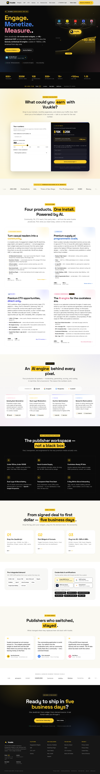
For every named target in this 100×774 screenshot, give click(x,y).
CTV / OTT (32, 750)
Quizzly (33, 2)
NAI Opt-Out (74, 770)
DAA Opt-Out (81, 770)
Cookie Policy (85, 750)
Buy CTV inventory (41, 339)
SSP (24, 2)
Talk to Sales (73, 2)
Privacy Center (85, 744)
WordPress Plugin (51, 747)
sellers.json (92, 770)
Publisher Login (63, 2)
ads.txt (87, 770)
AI (37, 2)
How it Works (50, 750)
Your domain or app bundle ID (22, 133)
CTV (28, 2)
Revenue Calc (43, 2)
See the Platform (27, 50)
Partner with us (88, 283)
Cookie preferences (65, 770)
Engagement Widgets (35, 744)
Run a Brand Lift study (86, 341)
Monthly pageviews (19, 140)
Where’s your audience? (20, 149)
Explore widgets (41, 279)
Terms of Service (86, 753)
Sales (65, 747)
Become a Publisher (86, 2)
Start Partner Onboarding (44, 720)
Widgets (19, 2)
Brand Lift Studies (68, 753)
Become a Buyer (68, 744)
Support (49, 756)
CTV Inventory (67, 750)
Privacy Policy (85, 747)
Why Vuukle (52, 2)
